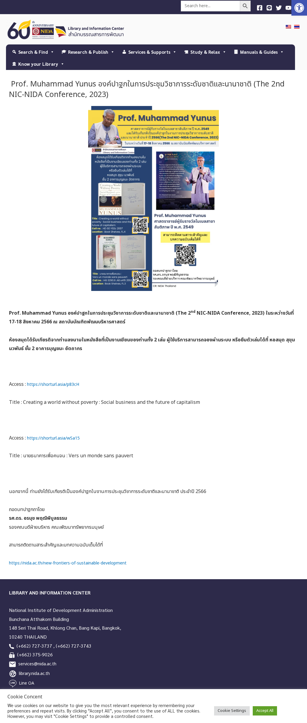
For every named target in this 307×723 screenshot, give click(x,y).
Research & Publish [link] (88, 52)
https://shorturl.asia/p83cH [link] (52, 384)
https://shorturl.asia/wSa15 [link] (53, 438)
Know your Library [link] (38, 64)
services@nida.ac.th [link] (37, 664)
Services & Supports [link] (149, 52)
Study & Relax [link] (205, 52)
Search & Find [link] (33, 52)
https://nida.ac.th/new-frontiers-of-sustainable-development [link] (68, 563)
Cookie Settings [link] (232, 711)
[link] (299, 8)
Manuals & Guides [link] (259, 52)
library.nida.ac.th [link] (34, 673)
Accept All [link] (264, 711)
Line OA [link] (26, 683)
